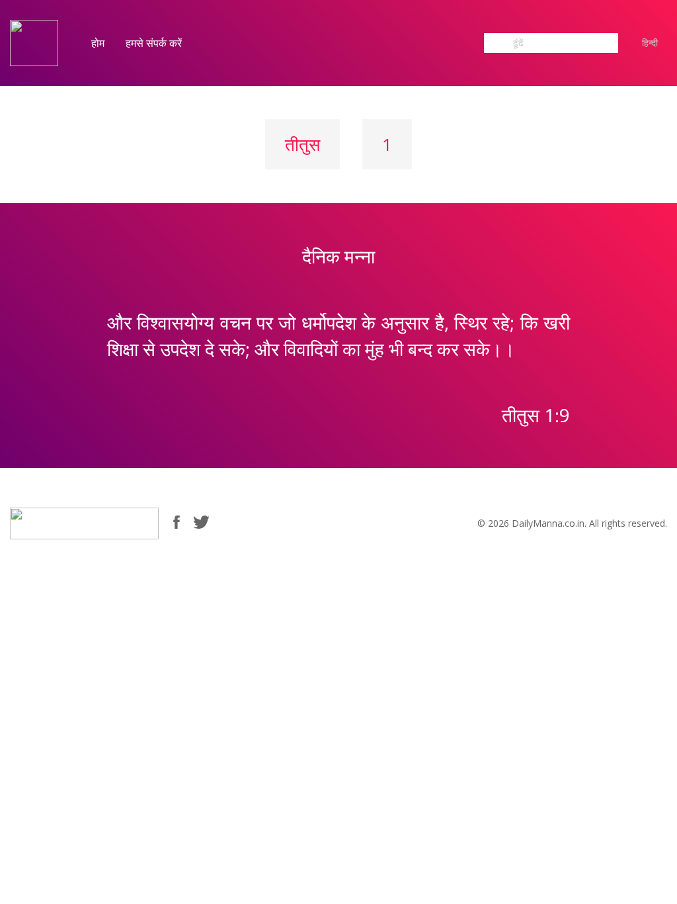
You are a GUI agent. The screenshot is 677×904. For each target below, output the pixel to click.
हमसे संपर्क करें (154, 43)
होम (97, 43)
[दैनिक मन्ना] (34, 42)
